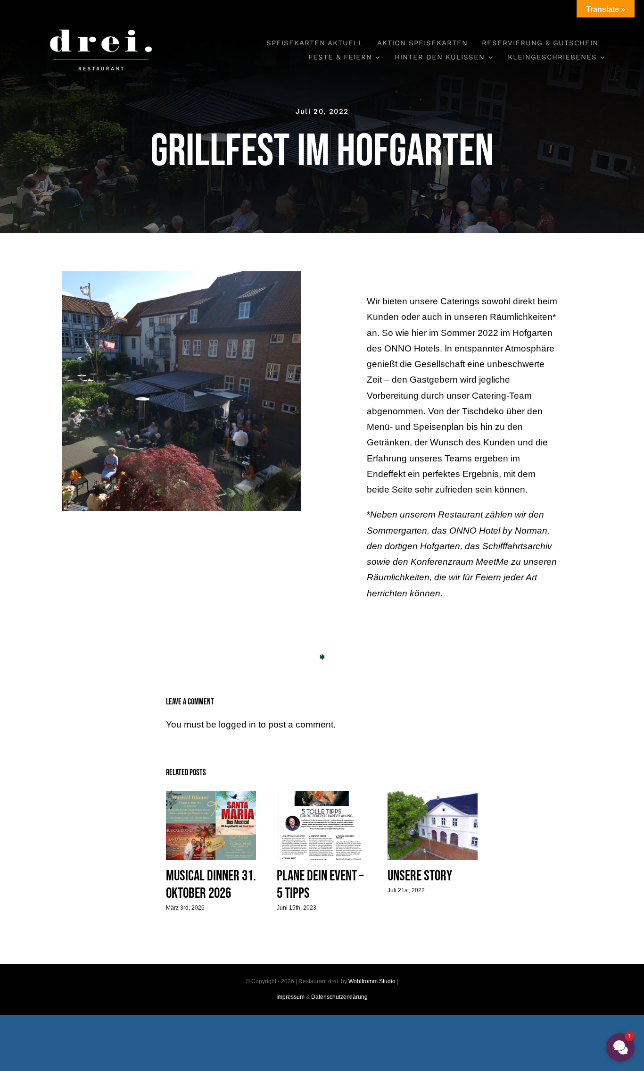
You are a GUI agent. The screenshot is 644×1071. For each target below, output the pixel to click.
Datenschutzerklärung (339, 997)
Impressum (290, 997)
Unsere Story (432, 825)
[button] (620, 1047)
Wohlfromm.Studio (372, 981)
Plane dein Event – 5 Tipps (321, 825)
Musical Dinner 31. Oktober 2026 (211, 825)
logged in (237, 724)
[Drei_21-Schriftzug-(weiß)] (101, 23)
